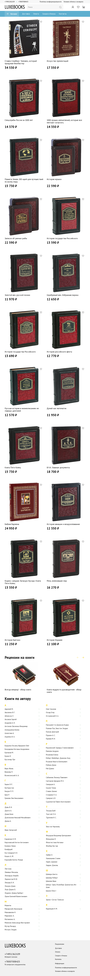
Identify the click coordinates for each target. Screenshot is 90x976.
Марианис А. (9, 916)
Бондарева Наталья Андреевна (17, 749)
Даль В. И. (8, 807)
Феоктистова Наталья (54, 842)
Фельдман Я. (51, 839)
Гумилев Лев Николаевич (14, 798)
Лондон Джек (10, 886)
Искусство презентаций (57, 61)
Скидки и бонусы (48, 14)
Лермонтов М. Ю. (11, 879)
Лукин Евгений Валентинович (16, 896)
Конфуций (8, 849)
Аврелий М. (9, 709)
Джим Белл (9, 814)
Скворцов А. (50, 784)
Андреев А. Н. (10, 723)
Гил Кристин (9, 788)
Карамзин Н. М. (10, 839)
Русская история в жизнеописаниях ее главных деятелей (22, 409)
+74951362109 (10, 2)
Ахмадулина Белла (12, 730)
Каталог (14, 14)
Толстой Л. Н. (51, 814)
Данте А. (8, 811)
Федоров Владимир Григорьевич (58, 835)
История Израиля (54, 640)
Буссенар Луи (10, 759)
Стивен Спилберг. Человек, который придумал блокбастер (21, 62)
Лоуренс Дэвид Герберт (14, 893)
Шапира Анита (51, 874)
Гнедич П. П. (9, 791)
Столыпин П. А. (51, 795)
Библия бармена (12, 524)
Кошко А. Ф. (9, 856)
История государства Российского (62, 238)
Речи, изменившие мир (57, 581)
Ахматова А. (9, 733)
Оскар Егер (50, 712)
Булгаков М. (9, 752)
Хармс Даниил (51, 862)
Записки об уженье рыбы (16, 238)
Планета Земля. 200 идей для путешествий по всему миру (24, 180)
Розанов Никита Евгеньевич (56, 761)
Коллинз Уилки (10, 846)
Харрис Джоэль (52, 865)
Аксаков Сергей (11, 719)
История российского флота (59, 351)
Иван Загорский (11, 830)
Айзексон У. (9, 716)
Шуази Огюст (51, 891)
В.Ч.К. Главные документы (58, 467)
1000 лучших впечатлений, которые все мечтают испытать (64, 121)
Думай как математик (56, 408)
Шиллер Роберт (52, 878)
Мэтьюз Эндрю (11, 929)
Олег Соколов (51, 709)
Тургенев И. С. (51, 817)
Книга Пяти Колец (13, 467)
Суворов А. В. (51, 798)
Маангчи (8, 905)
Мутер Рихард (10, 926)
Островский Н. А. (52, 716)
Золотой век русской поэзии (17, 295)
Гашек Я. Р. (9, 784)
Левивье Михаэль (11, 872)
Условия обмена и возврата (73, 2)
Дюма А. (8, 821)
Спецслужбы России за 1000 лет (19, 120)
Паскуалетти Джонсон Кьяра (57, 725)
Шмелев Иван (51, 881)
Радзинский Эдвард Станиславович (60, 748)
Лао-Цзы (8, 869)
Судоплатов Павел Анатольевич (58, 802)
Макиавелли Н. (10, 912)
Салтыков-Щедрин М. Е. (55, 781)
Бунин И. (8, 756)
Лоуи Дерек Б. (10, 889)
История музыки (54, 179)
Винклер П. (9, 772)
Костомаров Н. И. (11, 853)
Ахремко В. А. (10, 737)
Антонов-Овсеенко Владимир (16, 726)
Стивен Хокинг (51, 791)
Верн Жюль (9, 768)
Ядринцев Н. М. (51, 909)
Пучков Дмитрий (52, 732)
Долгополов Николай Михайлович (17, 817)
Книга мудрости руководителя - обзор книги (64, 690)
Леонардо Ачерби (12, 876)
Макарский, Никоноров (13, 909)
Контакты (62, 14)
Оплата (36, 14)
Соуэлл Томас (51, 788)
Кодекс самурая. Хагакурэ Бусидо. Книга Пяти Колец (23, 582)
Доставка (26, 14)
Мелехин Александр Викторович (17, 923)
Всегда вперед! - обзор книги (18, 689)
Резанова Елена (52, 755)
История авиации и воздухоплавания (63, 524)
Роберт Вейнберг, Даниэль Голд (58, 758)
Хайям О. (49, 855)
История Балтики (12, 640)
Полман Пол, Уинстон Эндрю (57, 728)
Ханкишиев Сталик (53, 858)
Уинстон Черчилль (53, 826)
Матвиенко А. (10, 919)
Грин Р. (7, 795)
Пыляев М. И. (50, 739)
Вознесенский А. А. (12, 775)
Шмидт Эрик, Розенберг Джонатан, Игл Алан (61, 886)
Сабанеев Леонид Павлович (56, 777)
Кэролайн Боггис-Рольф (14, 860)
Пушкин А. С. (50, 735)
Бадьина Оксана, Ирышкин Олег (17, 746)
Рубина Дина (51, 765)
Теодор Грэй (50, 811)
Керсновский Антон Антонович (17, 842)
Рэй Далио (50, 768)
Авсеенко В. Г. (10, 712)
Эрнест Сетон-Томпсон (55, 900)
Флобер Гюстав (52, 846)
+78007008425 (23, 2)
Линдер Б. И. (9, 882)
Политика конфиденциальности (51, 2)
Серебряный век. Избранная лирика (62, 295)
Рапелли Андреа (52, 751)
